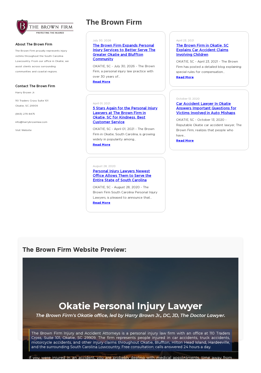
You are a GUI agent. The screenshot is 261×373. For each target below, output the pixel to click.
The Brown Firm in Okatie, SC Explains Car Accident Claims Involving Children (202, 50)
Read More (101, 81)
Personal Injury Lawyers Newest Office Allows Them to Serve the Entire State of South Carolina (122, 176)
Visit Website (23, 130)
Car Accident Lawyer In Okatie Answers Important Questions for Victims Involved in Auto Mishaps (206, 108)
